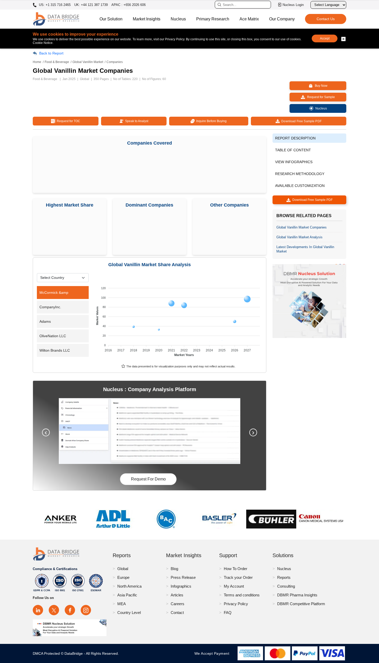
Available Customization (300, 186)
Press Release (183, 577)
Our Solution (111, 19)
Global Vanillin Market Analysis (299, 237)
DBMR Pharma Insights (297, 595)
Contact (177, 612)
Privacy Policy (236, 604)
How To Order (235, 568)
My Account (234, 586)
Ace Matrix (249, 19)
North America (129, 586)
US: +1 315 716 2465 (54, 5)
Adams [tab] (45, 321)
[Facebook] (70, 610)
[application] (178, 319)
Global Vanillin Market (87, 62)
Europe (123, 577)
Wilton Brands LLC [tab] (54, 350)
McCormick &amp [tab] (53, 292)
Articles (177, 595)
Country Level (129, 612)
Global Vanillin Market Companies (301, 227)
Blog (174, 568)
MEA (121, 604)
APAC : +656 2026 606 (128, 4)
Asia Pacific (127, 595)
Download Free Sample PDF (301, 121)
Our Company (282, 19)
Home (37, 62)
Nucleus (178, 19)
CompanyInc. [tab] (50, 307)
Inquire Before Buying (211, 121)
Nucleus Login (293, 5)
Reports (284, 577)
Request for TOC (67, 121)
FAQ (228, 612)
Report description (295, 138)
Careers (177, 604)
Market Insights (146, 19)
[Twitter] (54, 610)
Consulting (286, 586)
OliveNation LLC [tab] (52, 336)
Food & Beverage (57, 62)
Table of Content (293, 150)
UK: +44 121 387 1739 (91, 4)
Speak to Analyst (135, 121)
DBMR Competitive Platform (301, 604)
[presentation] (46, 432)
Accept (324, 38)
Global (122, 568)
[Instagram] (86, 610)
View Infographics (293, 162)
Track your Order (238, 577)
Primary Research (212, 19)
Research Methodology (299, 174)
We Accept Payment (213, 653)
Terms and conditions (242, 595)
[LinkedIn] (38, 610)
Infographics (181, 586)
